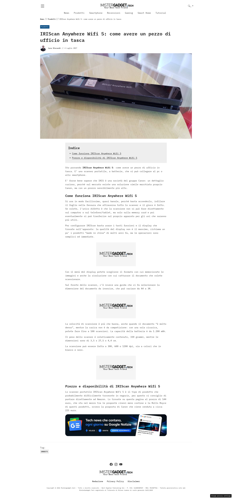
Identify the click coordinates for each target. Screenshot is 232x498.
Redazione (97, 481)
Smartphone (95, 12)
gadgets (44, 451)
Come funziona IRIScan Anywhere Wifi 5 (96, 153)
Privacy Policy (115, 481)
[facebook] (111, 464)
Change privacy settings (221, 496)
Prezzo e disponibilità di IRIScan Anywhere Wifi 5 (104, 157)
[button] (190, 6)
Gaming (129, 12)
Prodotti (79, 12)
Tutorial (161, 12)
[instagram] (116, 464)
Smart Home (144, 12)
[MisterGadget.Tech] (117, 5)
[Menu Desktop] (42, 6)
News (66, 12)
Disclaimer (134, 481)
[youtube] (120, 464)
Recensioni (113, 12)
